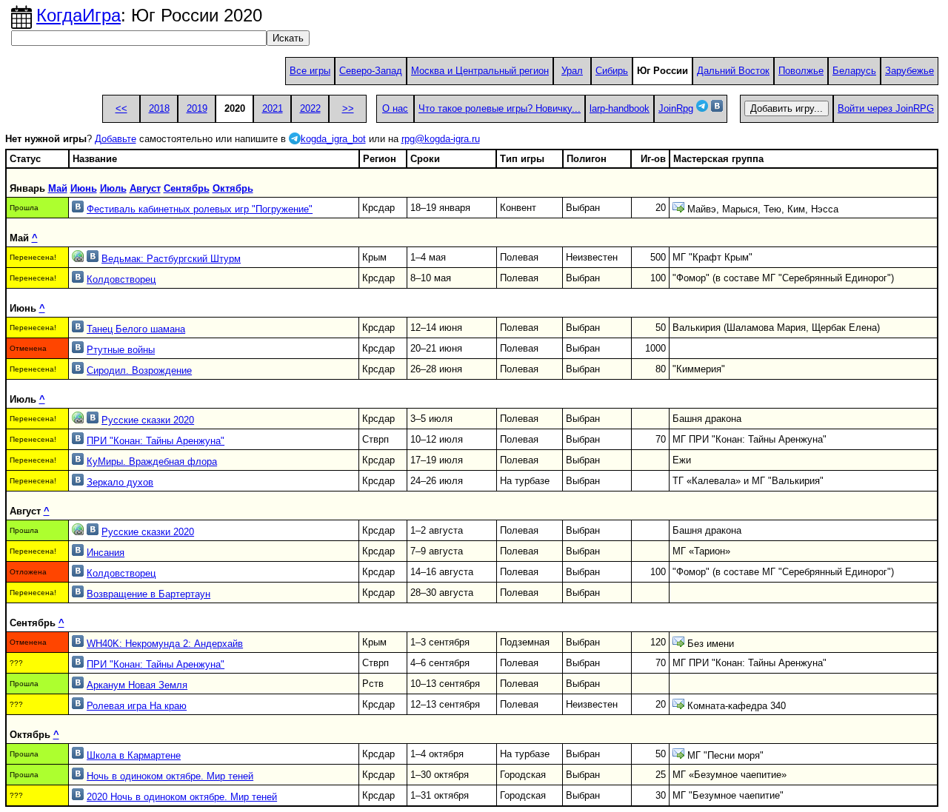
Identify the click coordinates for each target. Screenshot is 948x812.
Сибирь (611, 70)
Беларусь (854, 70)
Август (145, 188)
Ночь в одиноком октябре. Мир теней (170, 776)
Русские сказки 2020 (147, 420)
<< (121, 108)
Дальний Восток (733, 70)
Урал (572, 70)
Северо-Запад (370, 70)
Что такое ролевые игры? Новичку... (499, 108)
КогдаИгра (78, 15)
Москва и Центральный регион (480, 70)
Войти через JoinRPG (886, 108)
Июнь (83, 188)
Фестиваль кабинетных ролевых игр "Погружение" (200, 209)
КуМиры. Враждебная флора (152, 461)
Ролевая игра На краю (137, 705)
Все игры (310, 70)
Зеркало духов (120, 482)
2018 (159, 108)
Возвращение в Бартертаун (148, 594)
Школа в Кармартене (134, 755)
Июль (113, 188)
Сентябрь (187, 188)
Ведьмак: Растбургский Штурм (171, 258)
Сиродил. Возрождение (139, 370)
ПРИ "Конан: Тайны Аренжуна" (155, 440)
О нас (395, 108)
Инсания (105, 552)
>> (348, 108)
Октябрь (233, 188)
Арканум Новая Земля (137, 685)
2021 (272, 108)
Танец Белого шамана (136, 329)
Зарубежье (909, 70)
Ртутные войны (121, 349)
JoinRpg (675, 108)
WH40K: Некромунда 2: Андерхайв (165, 643)
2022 (310, 108)
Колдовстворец (121, 279)
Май (57, 188)
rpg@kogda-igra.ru (440, 138)
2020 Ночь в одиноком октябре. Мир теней (182, 796)
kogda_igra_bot (333, 138)
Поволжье (801, 70)
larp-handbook (620, 108)
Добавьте (115, 138)
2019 (197, 108)
